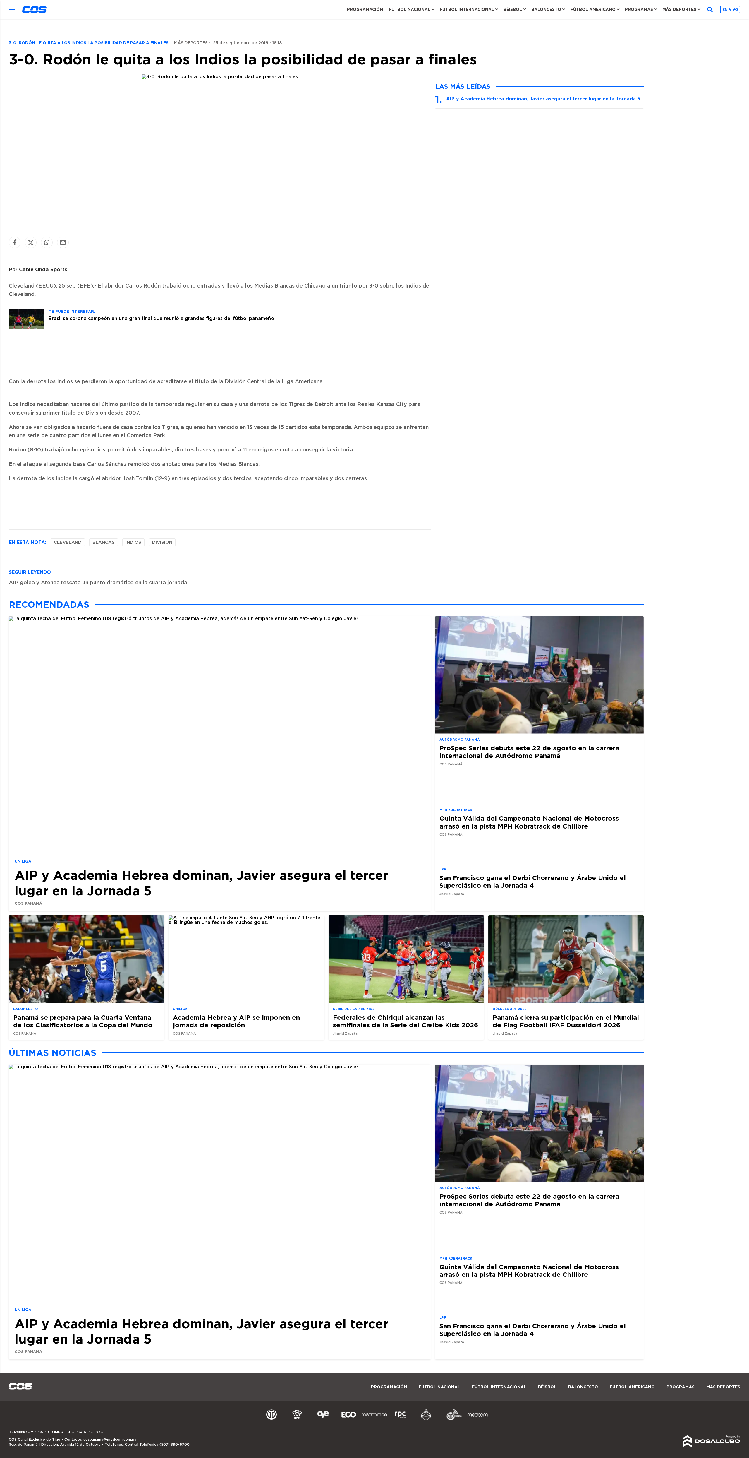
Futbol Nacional (409, 9)
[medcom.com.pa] (477, 1419)
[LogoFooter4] (400, 1419)
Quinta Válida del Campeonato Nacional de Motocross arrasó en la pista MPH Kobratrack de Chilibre (529, 821)
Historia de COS (85, 1432)
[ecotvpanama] (349, 1419)
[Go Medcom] (374, 1419)
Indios (133, 542)
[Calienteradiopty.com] (426, 1419)
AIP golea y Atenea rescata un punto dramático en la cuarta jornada (98, 583)
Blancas (103, 542)
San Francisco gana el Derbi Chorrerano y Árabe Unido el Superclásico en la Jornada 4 (532, 881)
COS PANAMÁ (28, 903)
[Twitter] (31, 242)
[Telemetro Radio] (452, 1419)
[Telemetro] (271, 1419)
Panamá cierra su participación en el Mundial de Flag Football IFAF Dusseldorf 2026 (566, 1021)
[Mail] (63, 242)
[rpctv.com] (297, 1419)
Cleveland (68, 542)
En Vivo (730, 9)
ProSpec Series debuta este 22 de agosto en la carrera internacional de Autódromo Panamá (529, 751)
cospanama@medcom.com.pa (109, 1439)
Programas (639, 9)
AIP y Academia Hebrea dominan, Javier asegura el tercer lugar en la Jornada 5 (543, 98)
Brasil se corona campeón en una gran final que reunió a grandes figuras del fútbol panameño (161, 318)
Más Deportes (679, 9)
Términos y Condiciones (36, 1432)
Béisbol (513, 9)
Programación (365, 9)
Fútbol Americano (593, 9)
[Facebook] (15, 242)
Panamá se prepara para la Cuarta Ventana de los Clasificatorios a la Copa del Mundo (82, 1021)
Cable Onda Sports (43, 269)
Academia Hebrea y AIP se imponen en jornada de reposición (236, 1021)
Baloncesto (546, 9)
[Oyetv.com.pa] (323, 1419)
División (162, 542)
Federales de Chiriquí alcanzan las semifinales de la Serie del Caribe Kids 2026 (405, 1021)
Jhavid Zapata (451, 894)
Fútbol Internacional (467, 9)
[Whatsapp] (47, 242)
